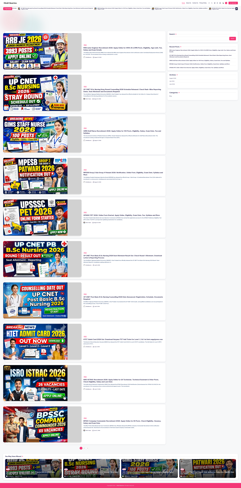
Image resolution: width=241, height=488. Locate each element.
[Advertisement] (120, 21)
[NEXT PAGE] (87, 448)
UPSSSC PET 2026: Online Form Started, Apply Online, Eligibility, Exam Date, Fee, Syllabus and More (173, 8)
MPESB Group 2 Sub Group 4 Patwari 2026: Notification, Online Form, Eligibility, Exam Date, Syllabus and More (118, 8)
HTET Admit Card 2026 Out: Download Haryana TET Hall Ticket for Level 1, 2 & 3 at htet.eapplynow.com (123, 339)
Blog (85, 45)
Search (172, 34)
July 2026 (171, 81)
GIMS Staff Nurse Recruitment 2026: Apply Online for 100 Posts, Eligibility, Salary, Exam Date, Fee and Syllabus (60, 8)
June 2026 (172, 84)
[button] (233, 3)
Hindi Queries (10, 3)
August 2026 (172, 78)
